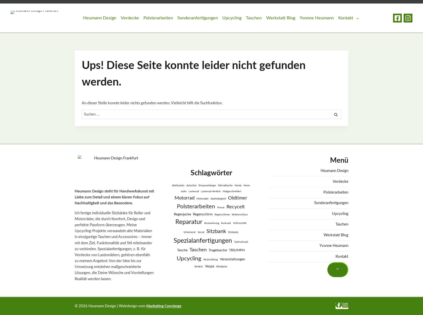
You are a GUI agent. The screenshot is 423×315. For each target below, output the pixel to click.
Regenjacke (182, 214)
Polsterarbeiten (158, 18)
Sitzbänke (233, 232)
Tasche (182, 250)
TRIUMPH (237, 250)
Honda (238, 185)
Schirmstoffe (240, 223)
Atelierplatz (178, 185)
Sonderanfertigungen (197, 18)
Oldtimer (237, 198)
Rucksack (226, 223)
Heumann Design (99, 18)
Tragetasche (218, 250)
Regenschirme (222, 214)
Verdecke (130, 18)
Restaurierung (211, 223)
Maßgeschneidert (232, 191)
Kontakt (345, 18)
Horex (246, 185)
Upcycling (231, 18)
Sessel (201, 232)
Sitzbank (216, 231)
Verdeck (198, 266)
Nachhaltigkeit (218, 199)
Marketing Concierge (163, 306)
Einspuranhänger (207, 185)
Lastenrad (194, 191)
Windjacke (221, 266)
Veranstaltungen (232, 259)
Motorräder (203, 199)
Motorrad (184, 198)
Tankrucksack (241, 242)
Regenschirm (203, 214)
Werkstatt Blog (280, 18)
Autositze (191, 185)
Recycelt (235, 206)
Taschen (254, 18)
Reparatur (188, 222)
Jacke (184, 191)
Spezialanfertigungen (203, 240)
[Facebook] (397, 18)
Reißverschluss (240, 214)
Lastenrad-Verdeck (211, 191)
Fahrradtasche (225, 185)
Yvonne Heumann (317, 18)
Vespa (209, 266)
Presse (220, 207)
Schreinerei (190, 232)
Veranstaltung (210, 259)
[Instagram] (408, 18)
